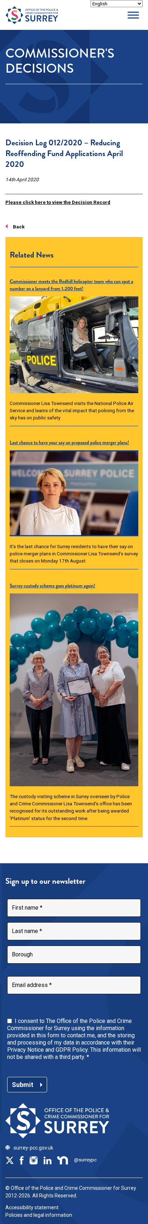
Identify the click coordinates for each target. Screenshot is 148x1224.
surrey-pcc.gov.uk (33, 1148)
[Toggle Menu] (133, 15)
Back (18, 226)
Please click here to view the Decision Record (57, 202)
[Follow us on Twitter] (9, 1159)
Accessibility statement (32, 1207)
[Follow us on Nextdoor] (63, 1159)
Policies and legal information (38, 1215)
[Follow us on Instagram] (33, 1159)
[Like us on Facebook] (21, 1159)
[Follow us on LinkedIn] (47, 1159)
